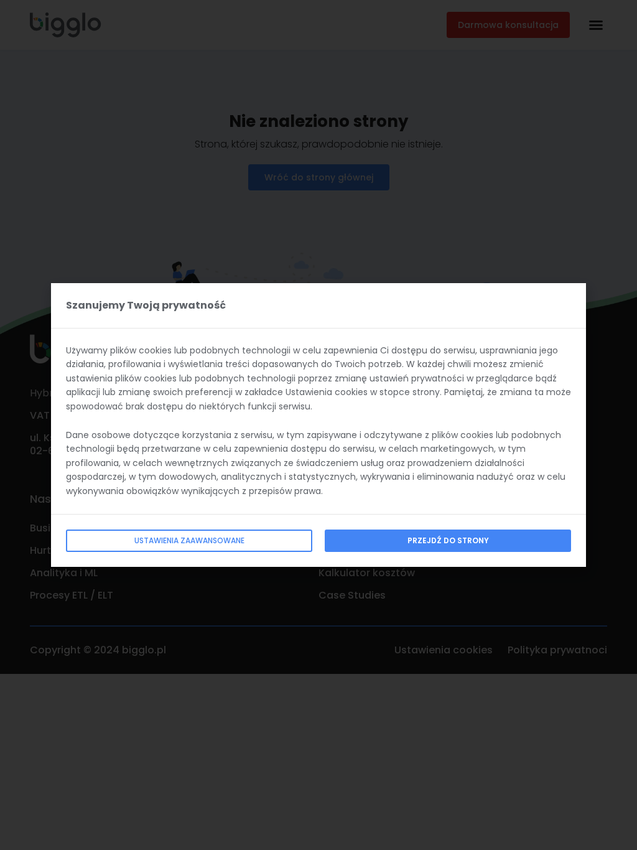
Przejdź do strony (448, 540)
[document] (318, 425)
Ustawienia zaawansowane (189, 540)
